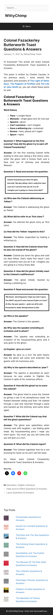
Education (11, 485)
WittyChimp (16, 15)
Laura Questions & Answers (20, 492)
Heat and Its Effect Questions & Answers (27, 489)
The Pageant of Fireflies (23, 84)
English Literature (26, 485)
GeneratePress (40, 611)
